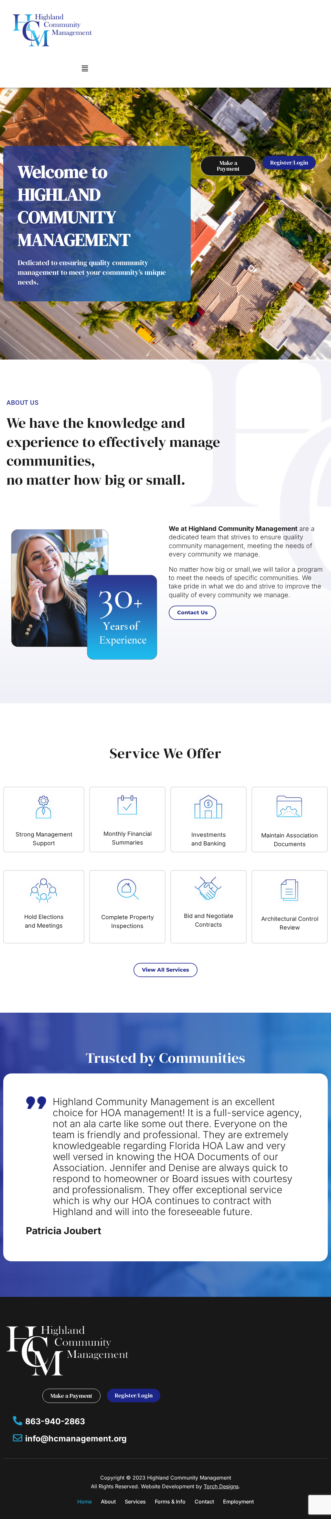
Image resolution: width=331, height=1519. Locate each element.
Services (135, 1501)
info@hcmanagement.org (76, 1438)
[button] (85, 68)
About (108, 1501)
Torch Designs (221, 1486)
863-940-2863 (55, 1421)
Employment (238, 1501)
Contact (204, 1501)
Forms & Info (170, 1501)
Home (84, 1501)
